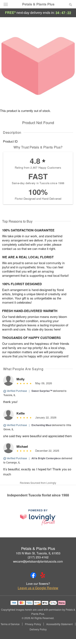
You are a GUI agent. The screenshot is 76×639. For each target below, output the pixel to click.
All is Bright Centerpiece (46, 458)
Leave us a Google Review (38, 588)
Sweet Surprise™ (41, 391)
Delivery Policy (38, 629)
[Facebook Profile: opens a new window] (33, 575)
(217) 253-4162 (38, 557)
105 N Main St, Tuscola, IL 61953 (38, 553)
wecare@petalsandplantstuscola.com (38, 561)
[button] (67, 629)
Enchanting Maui (41, 425)
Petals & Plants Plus (38, 4)
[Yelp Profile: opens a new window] (43, 575)
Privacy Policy (33, 624)
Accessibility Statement (59, 624)
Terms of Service (10, 624)
